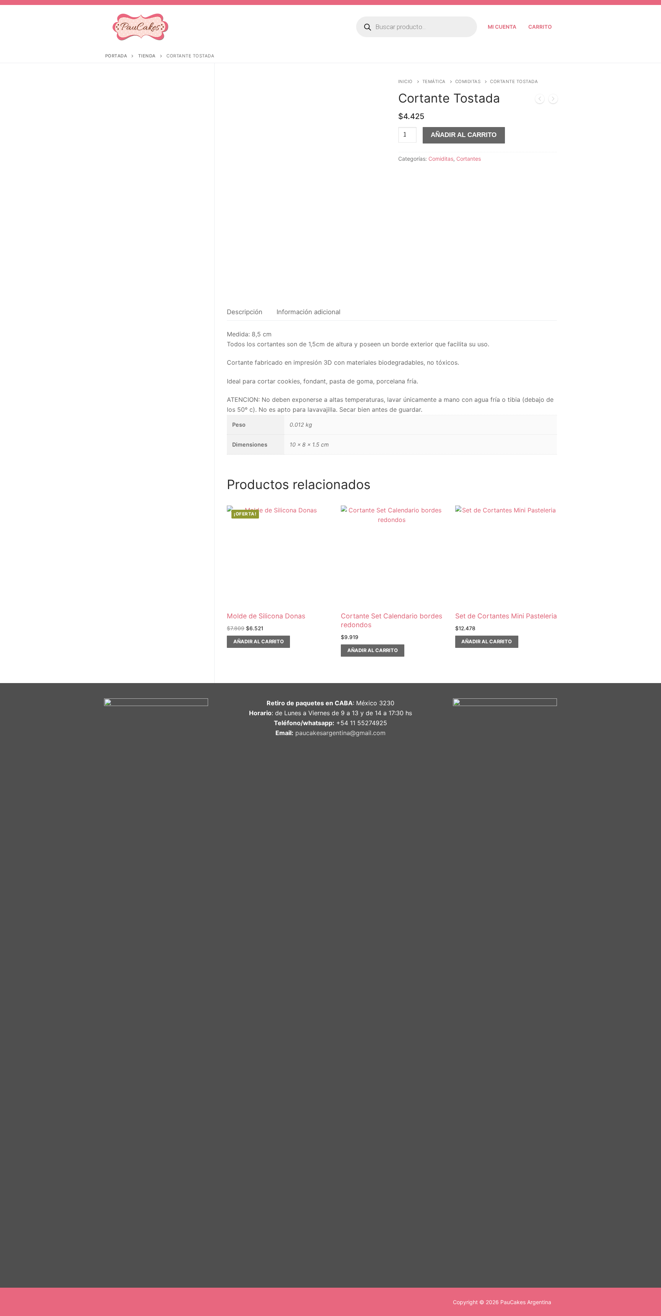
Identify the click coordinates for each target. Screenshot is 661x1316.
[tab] (244, 312)
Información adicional (308, 312)
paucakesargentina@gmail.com (340, 733)
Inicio (405, 81)
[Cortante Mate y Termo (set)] (553, 100)
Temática (434, 81)
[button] (258, 642)
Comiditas (468, 81)
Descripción (244, 312)
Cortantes (468, 158)
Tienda (147, 56)
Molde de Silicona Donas (266, 616)
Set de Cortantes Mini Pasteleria (506, 616)
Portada (116, 56)
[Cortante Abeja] (539, 100)
